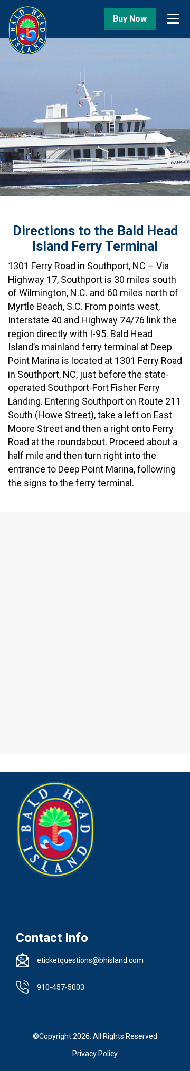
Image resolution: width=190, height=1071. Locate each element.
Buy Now (130, 19)
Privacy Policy (95, 1053)
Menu (173, 14)
